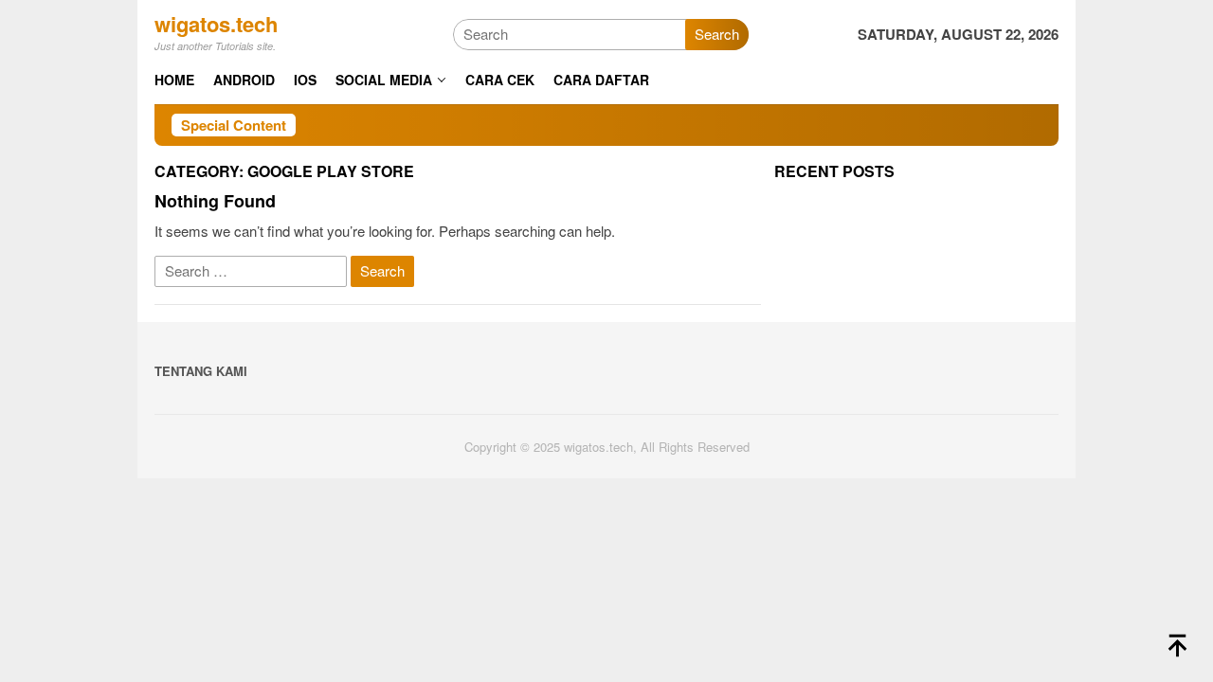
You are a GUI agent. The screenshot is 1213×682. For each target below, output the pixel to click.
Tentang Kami (200, 371)
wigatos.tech (216, 24)
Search (717, 34)
